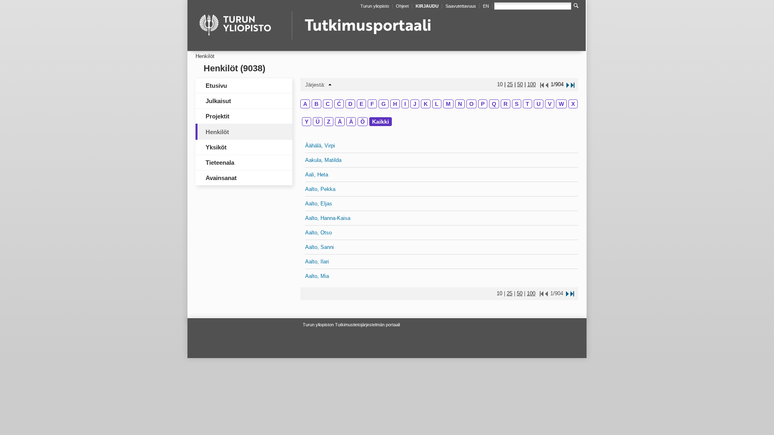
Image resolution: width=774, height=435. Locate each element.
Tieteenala (220, 162)
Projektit (217, 116)
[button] (330, 85)
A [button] (305, 104)
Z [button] (329, 121)
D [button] (350, 104)
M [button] (448, 104)
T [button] (527, 104)
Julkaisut (218, 100)
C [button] (328, 104)
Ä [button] (351, 121)
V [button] (549, 104)
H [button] (395, 104)
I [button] (405, 104)
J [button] (414, 104)
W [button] (561, 104)
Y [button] (306, 121)
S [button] (516, 104)
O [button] (471, 104)
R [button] (506, 104)
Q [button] (494, 104)
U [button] (539, 104)
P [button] (483, 104)
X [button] (573, 104)
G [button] (383, 104)
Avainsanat (221, 177)
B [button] (316, 104)
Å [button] (340, 121)
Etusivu (216, 85)
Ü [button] (318, 121)
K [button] (426, 104)
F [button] (372, 104)
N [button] (460, 104)
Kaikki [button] (380, 121)
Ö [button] (362, 121)
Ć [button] (339, 104)
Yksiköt (216, 147)
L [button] (437, 104)
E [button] (361, 104)
